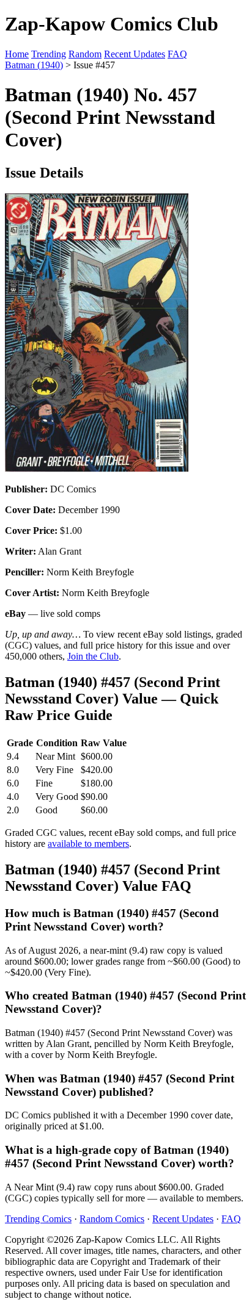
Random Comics (112, 1219)
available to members (88, 843)
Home (17, 54)
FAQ (177, 54)
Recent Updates (134, 54)
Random (85, 54)
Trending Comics (38, 1219)
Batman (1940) (34, 65)
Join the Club (93, 656)
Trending (48, 54)
